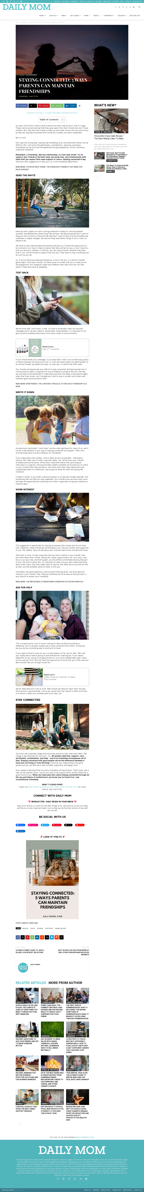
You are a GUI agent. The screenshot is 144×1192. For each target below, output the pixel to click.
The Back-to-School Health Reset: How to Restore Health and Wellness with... (117, 167)
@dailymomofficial (84, 1137)
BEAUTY (20, 1002)
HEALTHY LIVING (75, 1002)
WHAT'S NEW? (105, 105)
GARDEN (46, 1036)
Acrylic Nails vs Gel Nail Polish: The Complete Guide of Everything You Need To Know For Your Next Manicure (27, 1009)
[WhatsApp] (32, 937)
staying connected (60, 928)
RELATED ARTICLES (31, 983)
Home (17, 22)
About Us (87, 1190)
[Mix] (57, 937)
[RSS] (14, 1)
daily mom (25, 928)
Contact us (138, 1190)
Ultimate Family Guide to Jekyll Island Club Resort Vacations (30, 951)
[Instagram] (7, 1)
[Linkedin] (37, 937)
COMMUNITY (108, 16)
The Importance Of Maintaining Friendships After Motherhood (54, 582)
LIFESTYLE (53, 16)
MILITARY (57, 1)
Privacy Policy (105, 1190)
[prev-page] (17, 1124)
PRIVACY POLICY (137, 1)
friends (33, 928)
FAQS (121, 1)
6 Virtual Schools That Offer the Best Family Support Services (26, 1109)
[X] (17, 1)
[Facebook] (3, 1)
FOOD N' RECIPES (50, 1070)
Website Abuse (127, 1190)
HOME (86, 16)
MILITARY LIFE (135, 16)
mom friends (49, 928)
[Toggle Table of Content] (62, 119)
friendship (40, 928)
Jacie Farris (24, 96)
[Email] (47, 937)
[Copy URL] (61, 937)
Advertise (96, 1190)
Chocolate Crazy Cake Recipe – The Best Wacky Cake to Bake (109, 137)
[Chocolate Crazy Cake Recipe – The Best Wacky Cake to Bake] (111, 121)
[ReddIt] (42, 937)
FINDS (63, 16)
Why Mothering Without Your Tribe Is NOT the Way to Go (53, 787)
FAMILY (41, 16)
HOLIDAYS (121, 16)
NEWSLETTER (107, 1)
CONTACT (128, 1)
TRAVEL (96, 16)
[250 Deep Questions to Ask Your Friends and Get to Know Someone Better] (27, 1029)
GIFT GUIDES (65, 1)
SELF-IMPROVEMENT (31, 75)
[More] (79, 106)
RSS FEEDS (115, 1)
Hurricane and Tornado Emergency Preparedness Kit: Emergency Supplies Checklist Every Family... (116, 155)
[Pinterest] (10, 1)
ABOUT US (82, 1)
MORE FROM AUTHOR (65, 983)
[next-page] (20, 1124)
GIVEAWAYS (74, 1)
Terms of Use (116, 1190)
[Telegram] (52, 937)
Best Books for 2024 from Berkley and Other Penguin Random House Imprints (73, 952)
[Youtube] (21, 1)
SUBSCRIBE (98, 1)
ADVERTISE (90, 1)
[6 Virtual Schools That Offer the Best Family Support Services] (27, 1097)
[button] (139, 7)
